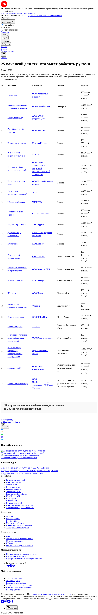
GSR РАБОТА (38, 256)
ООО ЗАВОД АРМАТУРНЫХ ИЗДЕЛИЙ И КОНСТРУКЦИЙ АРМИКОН (41, 168)
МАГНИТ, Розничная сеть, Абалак (43, 471)
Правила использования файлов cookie (45, 15)
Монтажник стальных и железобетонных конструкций (17, 338)
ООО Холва (37, 293)
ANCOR (36, 154)
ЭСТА (35, 192)
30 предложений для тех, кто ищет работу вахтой (22, 453)
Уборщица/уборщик (16, 202)
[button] (4, 47)
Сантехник (12, 95)
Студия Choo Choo (40, 213)
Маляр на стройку (15, 118)
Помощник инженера (17, 143)
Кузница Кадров (39, 143)
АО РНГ (36, 327)
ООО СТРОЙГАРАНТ (42, 106)
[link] (5, 40)
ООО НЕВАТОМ (39, 317)
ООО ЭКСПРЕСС (40, 130)
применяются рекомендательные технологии (51, 594)
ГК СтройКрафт (39, 280)
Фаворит (36, 306)
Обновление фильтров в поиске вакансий (19, 458)
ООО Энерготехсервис (42, 338)
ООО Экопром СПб (41, 269)
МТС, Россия (43, 468)
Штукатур (12, 293)
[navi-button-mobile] (3, 54)
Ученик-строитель (15, 280)
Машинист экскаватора (18, 384)
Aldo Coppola (38, 224)
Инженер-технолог (16, 317)
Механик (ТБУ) (14, 368)
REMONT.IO (38, 244)
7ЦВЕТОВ (37, 202)
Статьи (4, 58)
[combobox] (12, 607)
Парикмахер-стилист (17, 224)
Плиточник (12, 244)
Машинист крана (15, 327)
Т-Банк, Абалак (38, 473)
